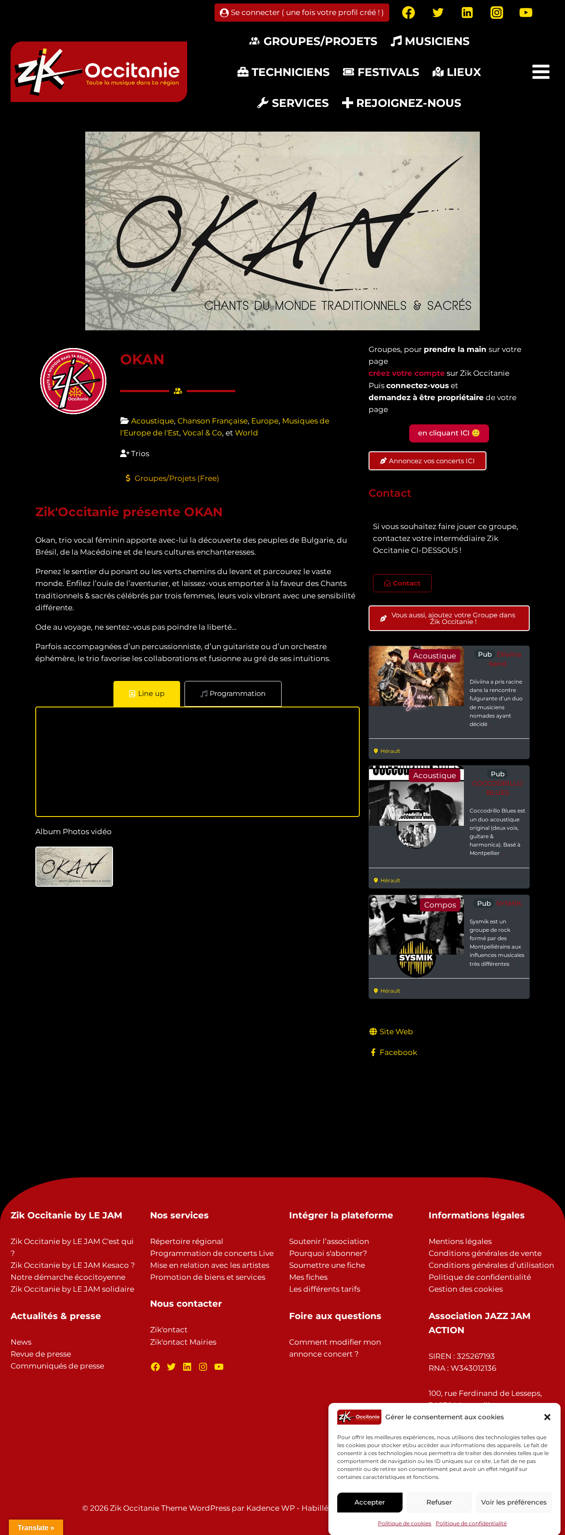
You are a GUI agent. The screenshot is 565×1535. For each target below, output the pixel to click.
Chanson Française (212, 420)
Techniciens (291, 72)
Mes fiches (308, 1277)
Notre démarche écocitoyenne (68, 1277)
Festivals (388, 72)
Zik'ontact (169, 1329)
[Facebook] (409, 13)
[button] (547, 1417)
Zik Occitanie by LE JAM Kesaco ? (73, 1265)
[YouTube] (526, 13)
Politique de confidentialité (471, 1523)
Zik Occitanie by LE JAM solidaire (72, 1289)
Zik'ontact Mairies (183, 1342)
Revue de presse (41, 1354)
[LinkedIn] (187, 1366)
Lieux (464, 72)
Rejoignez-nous (408, 103)
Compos (440, 904)
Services (300, 103)
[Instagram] (496, 13)
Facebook (398, 1052)
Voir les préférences (514, 1501)
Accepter (369, 1501)
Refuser (439, 1501)
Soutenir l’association (329, 1241)
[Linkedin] (467, 13)
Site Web (396, 1031)
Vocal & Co (202, 432)
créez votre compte (407, 373)
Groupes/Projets (320, 41)
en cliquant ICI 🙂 (449, 433)
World (246, 432)
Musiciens (437, 41)
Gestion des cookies (466, 1289)
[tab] (146, 694)
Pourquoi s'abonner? (328, 1253)
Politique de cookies (404, 1523)
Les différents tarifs (324, 1289)
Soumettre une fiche (327, 1265)
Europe (265, 420)
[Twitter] (438, 13)
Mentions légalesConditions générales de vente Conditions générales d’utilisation (491, 1253)
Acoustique (152, 420)
